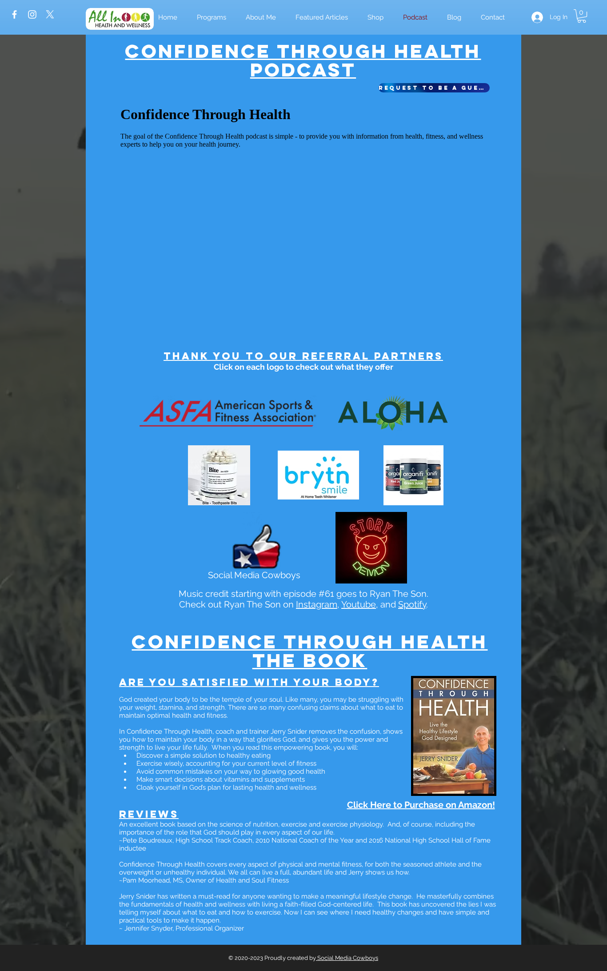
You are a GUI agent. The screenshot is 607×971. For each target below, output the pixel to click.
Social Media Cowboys (347, 958)
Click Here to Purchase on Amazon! (421, 804)
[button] (375, 17)
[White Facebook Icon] (14, 14)
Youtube (358, 604)
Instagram (316, 604)
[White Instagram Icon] (32, 14)
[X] (50, 14)
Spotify (412, 604)
